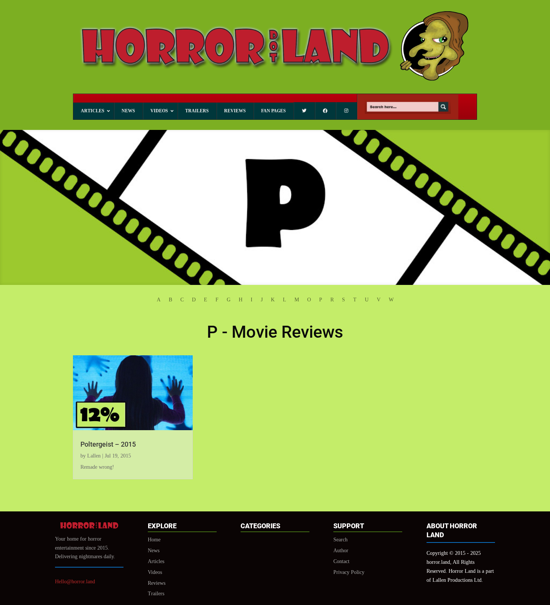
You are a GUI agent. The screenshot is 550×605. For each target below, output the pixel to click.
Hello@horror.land (75, 581)
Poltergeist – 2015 (108, 444)
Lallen (94, 456)
